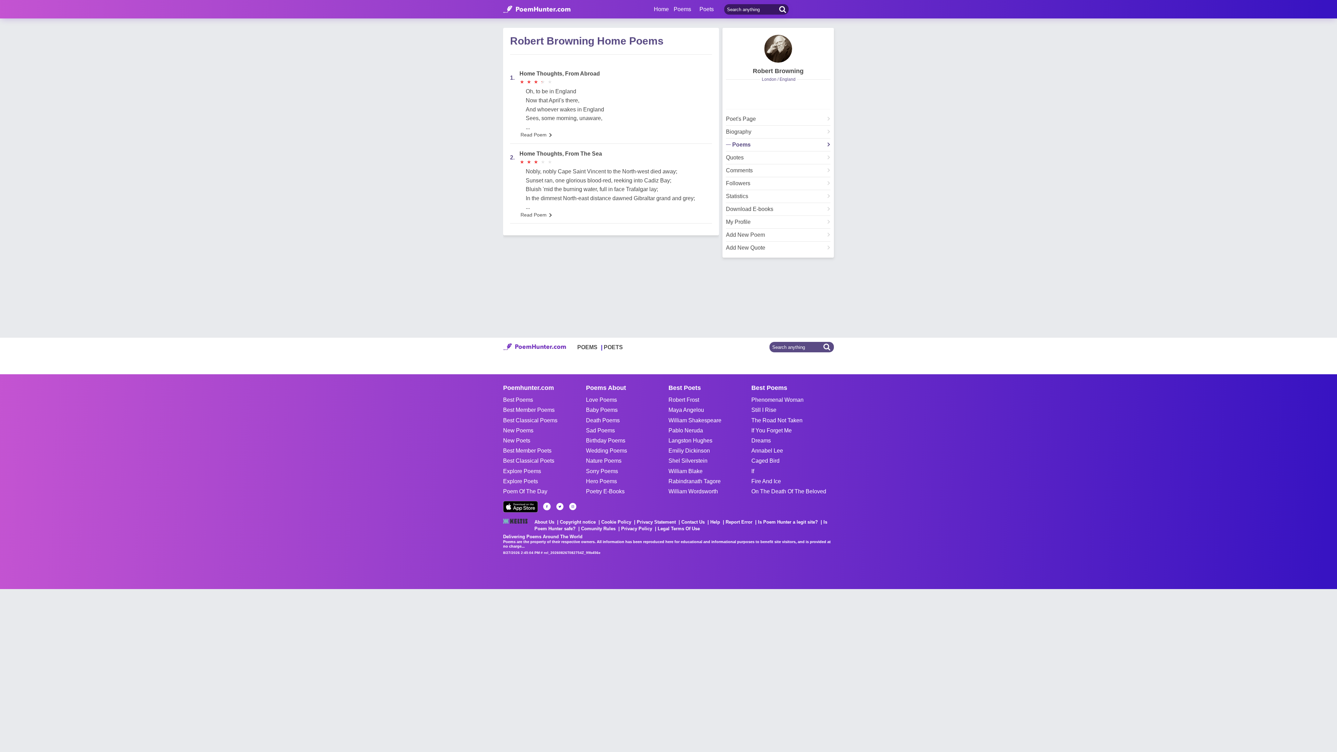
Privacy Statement (656, 522)
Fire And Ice (766, 481)
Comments (739, 170)
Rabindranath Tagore (694, 481)
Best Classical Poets (528, 461)
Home (661, 9)
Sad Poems (600, 430)
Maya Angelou (686, 410)
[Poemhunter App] (520, 506)
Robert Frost (683, 400)
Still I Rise (763, 410)
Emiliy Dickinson (689, 451)
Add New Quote (745, 248)
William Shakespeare (694, 420)
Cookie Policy (616, 522)
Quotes (735, 157)
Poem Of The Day (525, 491)
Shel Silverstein (687, 461)
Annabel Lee (767, 451)
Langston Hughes (690, 441)
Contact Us (693, 522)
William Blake (685, 471)
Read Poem (534, 135)
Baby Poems (602, 410)
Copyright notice (578, 522)
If (752, 471)
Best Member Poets (527, 451)
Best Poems (518, 400)
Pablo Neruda (685, 430)
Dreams (761, 441)
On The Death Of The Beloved (788, 491)
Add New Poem (745, 235)
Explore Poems (522, 471)
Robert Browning (778, 71)
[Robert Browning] (778, 49)
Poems (741, 145)
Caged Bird (765, 461)
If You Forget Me (771, 430)
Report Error (739, 522)
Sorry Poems (602, 471)
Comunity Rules (598, 528)
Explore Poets (520, 481)
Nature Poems (603, 461)
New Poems (518, 430)
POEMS (587, 347)
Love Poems (601, 400)
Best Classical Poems (530, 420)
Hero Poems (601, 481)
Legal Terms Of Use (679, 528)
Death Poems (603, 420)
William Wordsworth (693, 491)
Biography (738, 132)
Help (715, 522)
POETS (613, 347)
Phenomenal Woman (777, 400)
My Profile (738, 222)
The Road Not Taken (777, 420)
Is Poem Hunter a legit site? (788, 522)
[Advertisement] (104, 658)
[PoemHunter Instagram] (573, 506)
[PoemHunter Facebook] (547, 506)
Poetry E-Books (605, 491)
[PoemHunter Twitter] (560, 506)
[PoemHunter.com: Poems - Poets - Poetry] (537, 9)
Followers (738, 183)
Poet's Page (741, 119)
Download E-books (749, 209)
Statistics (737, 196)
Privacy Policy (636, 528)
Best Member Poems (529, 410)
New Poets (516, 441)
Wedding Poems (606, 451)
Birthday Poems (605, 441)
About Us (544, 522)
